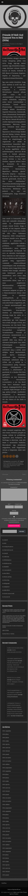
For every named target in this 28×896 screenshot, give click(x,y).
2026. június (5, 737)
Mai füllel (7, 573)
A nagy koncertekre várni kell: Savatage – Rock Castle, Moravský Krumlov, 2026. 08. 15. (13, 611)
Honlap (14, 510)
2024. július (5, 814)
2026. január (5, 754)
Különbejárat (7, 560)
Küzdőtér (6, 566)
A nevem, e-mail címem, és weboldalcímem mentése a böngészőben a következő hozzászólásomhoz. (14, 520)
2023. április (5, 865)
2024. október (6, 804)
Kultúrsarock (7, 563)
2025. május (5, 781)
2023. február (6, 871)
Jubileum (6, 556)
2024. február (6, 831)
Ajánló (6, 540)
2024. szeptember (7, 808)
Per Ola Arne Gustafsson (16, 464)
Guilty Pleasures (8, 546)
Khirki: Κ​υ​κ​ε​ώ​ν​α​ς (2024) (13, 677)
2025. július (5, 774)
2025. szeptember (7, 767)
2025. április (5, 784)
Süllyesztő (6, 583)
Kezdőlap (4, 883)
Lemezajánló (14, 461)
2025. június (5, 777)
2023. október (6, 844)
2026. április (5, 744)
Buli (5, 543)
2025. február (6, 791)
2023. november (6, 841)
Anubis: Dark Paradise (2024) (15, 648)
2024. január (5, 834)
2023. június (5, 858)
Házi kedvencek (8, 550)
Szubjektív (7, 586)
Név (9, 504)
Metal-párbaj (7, 577)
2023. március (6, 868)
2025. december (6, 757)
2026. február (6, 751)
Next (24, 474)
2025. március (6, 788)
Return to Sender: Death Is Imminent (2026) (12, 626)
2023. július (5, 855)
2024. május (5, 821)
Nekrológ (6, 580)
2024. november (6, 801)
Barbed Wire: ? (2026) (8, 634)
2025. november (6, 761)
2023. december (6, 838)
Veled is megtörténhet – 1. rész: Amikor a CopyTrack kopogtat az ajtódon (14, 692)
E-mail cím (18, 504)
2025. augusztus (6, 771)
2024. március (6, 828)
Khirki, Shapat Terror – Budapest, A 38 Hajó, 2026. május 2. (15, 682)
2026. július (5, 734)
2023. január (5, 875)
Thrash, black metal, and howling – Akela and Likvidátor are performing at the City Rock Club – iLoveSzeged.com (15, 667)
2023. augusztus (6, 851)
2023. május (5, 861)
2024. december (6, 798)
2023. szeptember (7, 848)
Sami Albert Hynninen (9, 465)
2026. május (5, 741)
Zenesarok (7, 597)
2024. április (5, 824)
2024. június (5, 818)
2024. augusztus (6, 811)
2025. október (6, 764)
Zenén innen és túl (9, 593)
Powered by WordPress (14, 889)
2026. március (6, 747)
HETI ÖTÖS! (5, 630)
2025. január (5, 794)
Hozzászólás (14, 487)
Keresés (21, 531)
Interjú (6, 553)
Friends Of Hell (10, 463)
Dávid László (5, 45)
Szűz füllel (7, 590)
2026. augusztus (6, 731)
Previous (5, 474)
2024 (4, 463)
